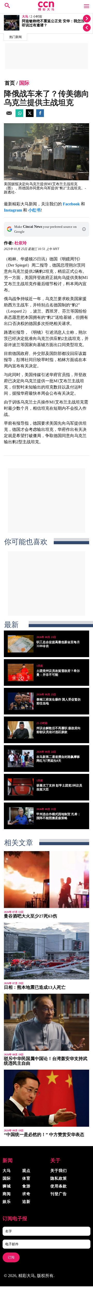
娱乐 (7, 1202)
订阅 (11, 1257)
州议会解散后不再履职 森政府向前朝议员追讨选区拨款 (58, 730)
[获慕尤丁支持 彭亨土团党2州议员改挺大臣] (21, 787)
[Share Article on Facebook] (40, 115)
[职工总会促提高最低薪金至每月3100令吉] (21, 643)
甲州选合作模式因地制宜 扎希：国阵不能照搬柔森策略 (58, 816)
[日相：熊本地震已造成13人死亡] (46, 950)
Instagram (13, 210)
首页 (10, 83)
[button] (84, 229)
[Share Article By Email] (9, 115)
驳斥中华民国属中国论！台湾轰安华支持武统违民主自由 (45, 1061)
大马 (25, 16)
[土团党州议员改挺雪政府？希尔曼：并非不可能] (21, 672)
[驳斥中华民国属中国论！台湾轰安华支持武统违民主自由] (46, 1022)
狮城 (7, 1186)
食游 (26, 1186)
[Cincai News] (46, 9)
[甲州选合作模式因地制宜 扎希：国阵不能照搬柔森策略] (21, 816)
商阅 (7, 1194)
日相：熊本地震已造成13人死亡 (35, 987)
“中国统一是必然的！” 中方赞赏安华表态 (44, 1134)
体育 (26, 1178)
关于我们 (58, 1171)
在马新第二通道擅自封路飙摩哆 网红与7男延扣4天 (58, 759)
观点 (26, 1171)
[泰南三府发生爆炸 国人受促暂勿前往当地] (21, 701)
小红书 (34, 210)
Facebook (71, 204)
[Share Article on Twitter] (30, 115)
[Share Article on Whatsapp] (19, 115)
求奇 (26, 1194)
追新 (26, 1202)
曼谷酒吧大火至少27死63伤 (30, 916)
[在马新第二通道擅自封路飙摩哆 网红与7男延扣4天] (21, 758)
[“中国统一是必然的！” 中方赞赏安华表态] (46, 1098)
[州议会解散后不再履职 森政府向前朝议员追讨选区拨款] (21, 729)
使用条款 (58, 1186)
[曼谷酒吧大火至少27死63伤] (46, 879)
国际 (24, 83)
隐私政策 (58, 1178)
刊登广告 (58, 1194)
